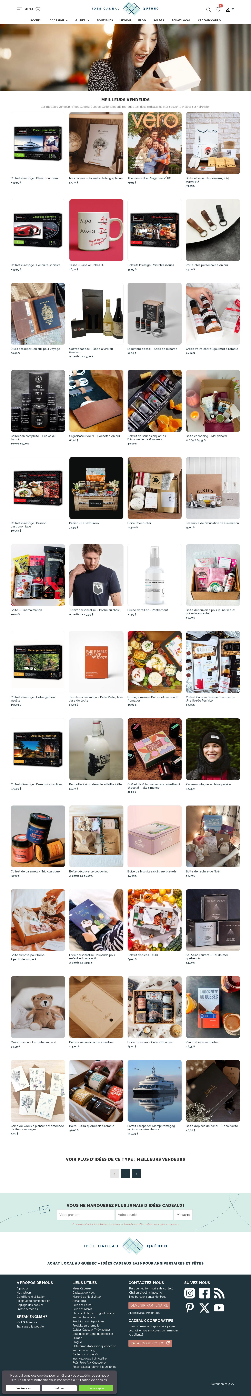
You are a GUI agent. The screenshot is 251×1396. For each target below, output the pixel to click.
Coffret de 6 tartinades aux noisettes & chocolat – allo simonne (153, 786)
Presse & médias (27, 1309)
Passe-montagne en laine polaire (208, 784)
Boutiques (105, 20)
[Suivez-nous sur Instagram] (189, 1292)
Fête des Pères (82, 1305)
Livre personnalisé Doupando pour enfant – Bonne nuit (92, 956)
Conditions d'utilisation (31, 1296)
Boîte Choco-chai (139, 523)
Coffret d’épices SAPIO (142, 955)
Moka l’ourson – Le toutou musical (33, 1042)
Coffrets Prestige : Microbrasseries (150, 265)
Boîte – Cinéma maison (26, 610)
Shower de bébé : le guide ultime (94, 1313)
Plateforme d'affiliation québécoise (94, 1346)
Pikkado (77, 1337)
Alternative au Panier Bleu (144, 1312)
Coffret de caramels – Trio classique (35, 871)
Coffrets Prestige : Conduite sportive (36, 265)
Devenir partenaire (149, 1305)
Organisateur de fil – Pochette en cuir (94, 436)
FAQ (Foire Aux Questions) (89, 1362)
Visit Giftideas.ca (27, 1322)
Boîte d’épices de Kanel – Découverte (212, 1126)
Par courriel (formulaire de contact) (151, 1288)
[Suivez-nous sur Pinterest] (189, 1307)
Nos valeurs (24, 1292)
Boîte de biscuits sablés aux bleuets (151, 871)
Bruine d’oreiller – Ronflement (147, 610)
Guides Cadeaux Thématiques (92, 1329)
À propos (23, 1288)
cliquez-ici (155, 1292)
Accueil (36, 20)
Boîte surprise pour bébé (28, 955)
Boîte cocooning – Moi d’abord (206, 436)
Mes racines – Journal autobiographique (96, 178)
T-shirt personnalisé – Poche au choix (94, 610)
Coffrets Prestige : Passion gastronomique (28, 524)
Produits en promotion (87, 1325)
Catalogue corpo (148, 1343)
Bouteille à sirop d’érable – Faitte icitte (95, 784)
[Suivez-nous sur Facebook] (204, 1292)
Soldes (158, 20)
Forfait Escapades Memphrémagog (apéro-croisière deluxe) (151, 1127)
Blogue (77, 1342)
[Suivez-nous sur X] (204, 1307)
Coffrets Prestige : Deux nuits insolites (36, 784)
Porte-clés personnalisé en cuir (207, 265)
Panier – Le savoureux (84, 523)
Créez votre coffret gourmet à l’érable (212, 348)
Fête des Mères (82, 1309)
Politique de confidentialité (33, 1300)
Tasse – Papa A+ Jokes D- (86, 265)
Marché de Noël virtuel (87, 1296)
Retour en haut (221, 1384)
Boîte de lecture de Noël (203, 871)
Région (125, 20)
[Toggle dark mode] (38, 8)
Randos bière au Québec (202, 1042)
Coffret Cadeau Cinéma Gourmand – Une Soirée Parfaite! (210, 698)
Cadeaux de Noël (84, 1292)
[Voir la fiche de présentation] (38, 143)
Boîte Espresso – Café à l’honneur (150, 1042)
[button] (229, 9)
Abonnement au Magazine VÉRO (149, 178)
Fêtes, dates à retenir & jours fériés (94, 1366)
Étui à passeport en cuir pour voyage (35, 348)
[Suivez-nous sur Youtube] (219, 1307)
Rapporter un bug (84, 1350)
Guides (80, 20)
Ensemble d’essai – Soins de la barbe (152, 348)
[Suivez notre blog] (219, 1292)
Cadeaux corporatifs (85, 1354)
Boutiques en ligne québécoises (93, 1333)
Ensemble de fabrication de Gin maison (212, 523)
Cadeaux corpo (209, 20)
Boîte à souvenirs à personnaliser (91, 1042)
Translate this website (30, 1326)
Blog (142, 20)
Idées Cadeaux (82, 1288)
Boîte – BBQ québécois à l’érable (91, 1126)
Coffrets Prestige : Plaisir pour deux (34, 178)
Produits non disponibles (88, 1321)
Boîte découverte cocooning (88, 871)
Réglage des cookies (30, 1305)
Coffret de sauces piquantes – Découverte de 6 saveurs (147, 437)
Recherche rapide (84, 1317)
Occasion (56, 20)
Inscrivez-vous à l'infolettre (89, 1358)
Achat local (181, 20)
